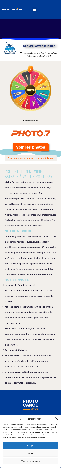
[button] (56, 418)
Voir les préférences (30, 461)
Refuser (30, 453)
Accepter (30, 445)
